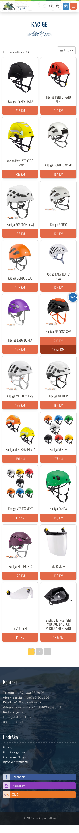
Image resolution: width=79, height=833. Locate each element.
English (21, 8)
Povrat (7, 747)
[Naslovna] (9, 6)
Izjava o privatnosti (15, 762)
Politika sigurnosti (15, 752)
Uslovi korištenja (14, 757)
